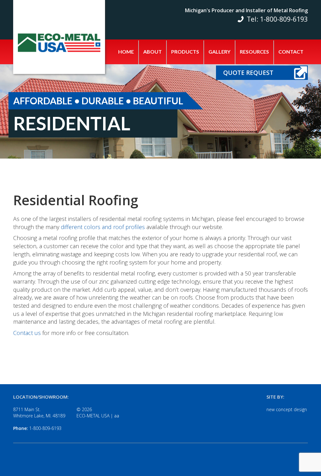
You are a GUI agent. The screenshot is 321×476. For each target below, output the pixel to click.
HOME (126, 52)
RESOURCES (254, 52)
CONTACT (290, 52)
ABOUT (152, 52)
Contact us (27, 333)
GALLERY (219, 52)
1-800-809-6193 (45, 428)
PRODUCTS (185, 52)
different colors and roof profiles (103, 227)
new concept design (286, 409)
